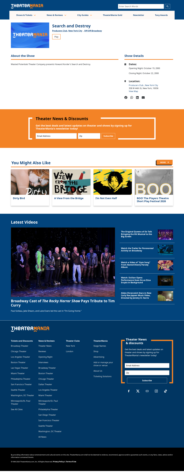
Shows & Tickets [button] (24, 15)
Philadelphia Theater (20, 379)
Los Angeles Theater (20, 357)
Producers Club (136, 85)
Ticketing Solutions (103, 376)
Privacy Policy (58, 461)
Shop (96, 351)
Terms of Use (71, 461)
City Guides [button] (83, 15)
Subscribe (108, 136)
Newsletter (138, 15)
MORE (163, 162)
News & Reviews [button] (55, 15)
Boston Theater (18, 362)
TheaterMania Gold (112, 15)
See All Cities (17, 409)
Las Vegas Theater (19, 367)
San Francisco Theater (21, 384)
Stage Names (100, 345)
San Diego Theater (47, 415)
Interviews (43, 362)
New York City (75, 30)
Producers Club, (60, 30)
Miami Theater (18, 373)
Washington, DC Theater (22, 395)
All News (42, 437)
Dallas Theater (45, 384)
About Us (98, 371)
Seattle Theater (18, 389)
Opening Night (45, 357)
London (69, 351)
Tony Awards (161, 15)
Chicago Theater (18, 351)
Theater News (45, 345)
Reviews (42, 351)
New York (70, 345)
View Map (133, 91)
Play (56, 36)
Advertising (99, 357)
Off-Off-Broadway (93, 30)
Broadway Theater (19, 345)
